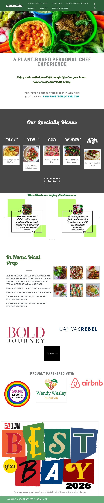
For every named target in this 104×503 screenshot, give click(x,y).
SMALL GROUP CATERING (77, 3)
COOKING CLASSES (60, 8)
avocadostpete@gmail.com (61, 96)
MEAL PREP (57, 3)
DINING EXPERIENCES (37, 3)
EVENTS (43, 8)
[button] (4, 218)
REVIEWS (32, 8)
